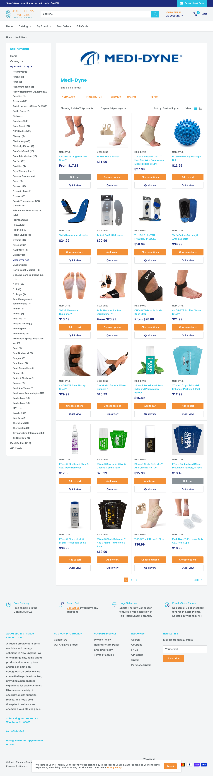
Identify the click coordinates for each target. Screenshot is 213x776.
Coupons (136, 644)
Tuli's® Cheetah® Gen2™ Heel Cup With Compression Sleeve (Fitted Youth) (149, 160)
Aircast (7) (18, 76)
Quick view (75, 185)
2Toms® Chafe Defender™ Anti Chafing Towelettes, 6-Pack (111, 543)
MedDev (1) (19, 255)
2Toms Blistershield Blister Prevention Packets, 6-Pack (187, 466)
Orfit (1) (17, 289)
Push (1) (17, 348)
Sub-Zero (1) (19, 418)
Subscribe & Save (194, 3)
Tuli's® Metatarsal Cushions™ (68, 312)
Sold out (74, 177)
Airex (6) (17, 81)
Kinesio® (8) (19, 245)
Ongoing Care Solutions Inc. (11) (28, 277)
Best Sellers (64, 26)
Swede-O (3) (19, 413)
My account (172, 15)
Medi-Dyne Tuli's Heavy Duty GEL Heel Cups (187, 541)
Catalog (23, 26)
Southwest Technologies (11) (28, 393)
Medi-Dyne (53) (21, 260)
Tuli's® (154, 96)
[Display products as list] (200, 108)
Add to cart (188, 177)
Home (9, 26)
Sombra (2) (19, 383)
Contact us (73, 608)
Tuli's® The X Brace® (108, 156)
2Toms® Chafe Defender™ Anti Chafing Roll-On (148, 466)
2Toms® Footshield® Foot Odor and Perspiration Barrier (148, 389)
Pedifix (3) (18, 308)
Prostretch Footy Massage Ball (186, 158)
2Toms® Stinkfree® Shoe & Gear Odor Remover (74, 466)
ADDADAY (67, 96)
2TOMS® (116, 96)
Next (196, 579)
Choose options (112, 177)
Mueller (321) (20, 265)
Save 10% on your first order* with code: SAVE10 (32, 3)
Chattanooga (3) (21, 141)
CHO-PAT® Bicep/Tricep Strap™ (72, 387)
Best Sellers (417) (20, 443)
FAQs (134, 650)
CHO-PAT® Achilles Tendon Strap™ (187, 312)
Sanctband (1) (20, 363)
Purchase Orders (141, 665)
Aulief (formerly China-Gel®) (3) (30, 106)
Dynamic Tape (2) (22, 191)
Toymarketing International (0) (29, 433)
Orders (135, 660)
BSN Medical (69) (22, 131)
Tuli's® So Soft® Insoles (110, 235)
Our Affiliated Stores (66, 644)
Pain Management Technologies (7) (22, 301)
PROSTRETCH (94, 96)
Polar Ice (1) (19, 318)
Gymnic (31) (19, 240)
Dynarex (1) (19, 196)
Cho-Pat (131, 96)
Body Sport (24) (21, 126)
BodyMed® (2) (20, 121)
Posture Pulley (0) (22, 323)
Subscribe (173, 658)
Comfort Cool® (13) (23, 151)
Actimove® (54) (21, 71)
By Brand (42, 26)
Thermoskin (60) (21, 428)
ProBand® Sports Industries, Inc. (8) (28, 340)
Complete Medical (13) (25, 156)
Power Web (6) (21, 333)
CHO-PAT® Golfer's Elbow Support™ (111, 387)
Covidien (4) (19, 166)
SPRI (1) (17, 408)
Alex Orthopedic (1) (23, 86)
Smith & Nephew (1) (23, 378)
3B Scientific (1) (21, 438)
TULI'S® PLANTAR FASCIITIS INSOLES (145, 237)
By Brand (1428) (19, 66)
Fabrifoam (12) (20, 219)
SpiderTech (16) (21, 398)
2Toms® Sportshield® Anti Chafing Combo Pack (111, 466)
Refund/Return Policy (106, 644)
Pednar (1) (18, 313)
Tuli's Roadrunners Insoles (73, 235)
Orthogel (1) (19, 294)
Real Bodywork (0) (23, 353)
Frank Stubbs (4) (22, 234)
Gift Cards (82, 26)
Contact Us (60, 639)
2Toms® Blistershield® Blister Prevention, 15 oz (72, 541)
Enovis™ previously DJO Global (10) (26, 203)
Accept (170, 766)
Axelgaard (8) (20, 101)
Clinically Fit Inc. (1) (23, 146)
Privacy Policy (102, 639)
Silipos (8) (18, 373)
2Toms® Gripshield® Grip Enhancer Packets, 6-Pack (186, 387)
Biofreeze (18, 116)
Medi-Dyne (64, 152)
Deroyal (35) (19, 186)
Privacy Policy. (114, 767)
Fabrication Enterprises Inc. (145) (28, 212)
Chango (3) (19, 136)
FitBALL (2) (19, 224)
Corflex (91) (19, 161)
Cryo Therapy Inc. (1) (24, 171)
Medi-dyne (140, 535)
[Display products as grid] (195, 108)
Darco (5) (18, 181)
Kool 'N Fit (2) (20, 250)
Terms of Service (104, 655)
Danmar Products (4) (24, 176)
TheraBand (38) (21, 423)
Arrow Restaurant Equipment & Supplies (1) (30, 93)
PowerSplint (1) (21, 328)
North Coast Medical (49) (26, 270)
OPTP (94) (18, 284)
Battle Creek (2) (21, 111)
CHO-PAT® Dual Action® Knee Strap (148, 312)
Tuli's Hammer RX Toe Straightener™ (109, 312)
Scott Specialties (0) (23, 368)
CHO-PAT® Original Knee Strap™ (73, 158)
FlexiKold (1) (19, 229)
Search (135, 639)
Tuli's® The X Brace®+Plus (149, 539)
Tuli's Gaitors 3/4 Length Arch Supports (185, 237)
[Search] (155, 14)
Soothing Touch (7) (23, 388)
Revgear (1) (19, 358)
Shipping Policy (103, 650)
